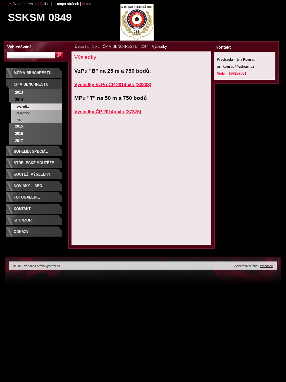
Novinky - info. (28, 186)
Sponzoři (23, 220)
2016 (19, 133)
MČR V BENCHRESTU (32, 73)
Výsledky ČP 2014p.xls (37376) (107, 111)
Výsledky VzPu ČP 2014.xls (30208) (112, 84)
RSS (88, 4)
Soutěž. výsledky (32, 174)
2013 (19, 92)
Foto (19, 119)
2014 (145, 46)
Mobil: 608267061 (231, 73)
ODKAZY (21, 232)
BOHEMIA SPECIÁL (31, 151)
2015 (19, 126)
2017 (19, 141)
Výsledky (22, 106)
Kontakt (22, 209)
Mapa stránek (68, 4)
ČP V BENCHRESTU (120, 46)
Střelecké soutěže (34, 163)
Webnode (266, 266)
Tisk (47, 4)
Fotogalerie (27, 197)
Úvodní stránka (87, 46)
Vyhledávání (19, 46)
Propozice (23, 113)
